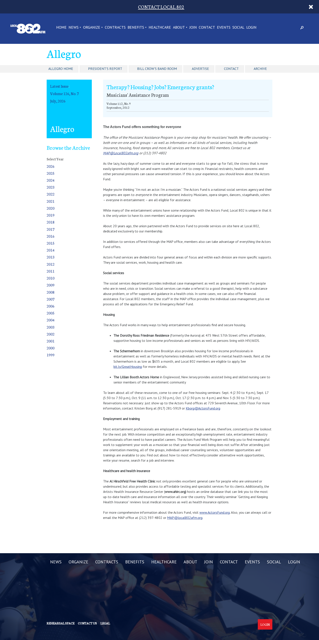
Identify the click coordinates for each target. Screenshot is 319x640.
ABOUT (179, 27)
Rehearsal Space (60, 623)
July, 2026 (58, 101)
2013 (50, 257)
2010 (50, 278)
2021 (50, 201)
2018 (50, 222)
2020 (50, 208)
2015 (50, 243)
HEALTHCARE (160, 27)
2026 (50, 166)
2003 (50, 327)
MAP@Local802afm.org (120, 153)
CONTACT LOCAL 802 (161, 6)
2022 (50, 194)
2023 (50, 187)
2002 (50, 334)
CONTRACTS (115, 27)
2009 (50, 285)
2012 (50, 264)
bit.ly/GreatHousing (127, 366)
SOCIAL (238, 27)
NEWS (74, 27)
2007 (50, 299)
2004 (50, 319)
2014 (50, 250)
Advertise (200, 68)
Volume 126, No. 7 (64, 93)
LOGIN (251, 27)
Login (265, 624)
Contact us (87, 623)
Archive (260, 68)
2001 (50, 341)
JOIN (193, 27)
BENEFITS (136, 27)
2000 (50, 347)
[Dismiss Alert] (311, 7)
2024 (50, 180)
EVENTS (223, 27)
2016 (50, 236)
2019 (50, 215)
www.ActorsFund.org (214, 512)
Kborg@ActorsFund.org (203, 408)
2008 (50, 292)
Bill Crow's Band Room (157, 68)
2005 (50, 313)
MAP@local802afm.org (184, 517)
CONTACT (207, 27)
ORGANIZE (91, 27)
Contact (231, 68)
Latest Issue (59, 86)
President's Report (105, 68)
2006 (50, 306)
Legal (105, 623)
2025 (50, 173)
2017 (50, 229)
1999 (50, 354)
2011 (50, 271)
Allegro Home (60, 68)
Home (61, 27)
